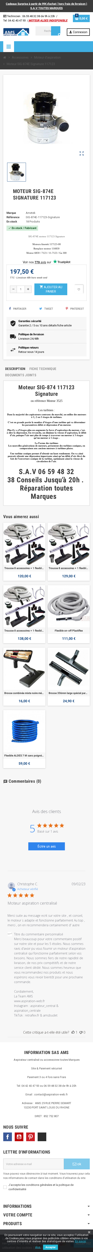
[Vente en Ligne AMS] (16, 31)
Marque (11, 212)
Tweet (48, 308)
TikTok (42, 1137)
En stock (11, 221)
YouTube (19, 1137)
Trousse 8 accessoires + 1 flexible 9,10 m (69, 568)
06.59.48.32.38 (31, 16)
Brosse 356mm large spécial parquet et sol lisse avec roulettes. (69, 693)
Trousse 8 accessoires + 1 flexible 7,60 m (24, 568)
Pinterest (77, 308)
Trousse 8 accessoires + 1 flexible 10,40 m (24, 630)
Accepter (50, 1247)
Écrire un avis (47, 846)
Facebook (7, 1137)
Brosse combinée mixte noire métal (24, 693)
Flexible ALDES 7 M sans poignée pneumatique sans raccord (24, 755)
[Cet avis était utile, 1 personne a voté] (73, 1032)
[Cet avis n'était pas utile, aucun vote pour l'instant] (80, 1032)
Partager (19, 308)
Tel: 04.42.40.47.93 (14, 20)
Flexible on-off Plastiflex (69, 630)
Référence (12, 217)
